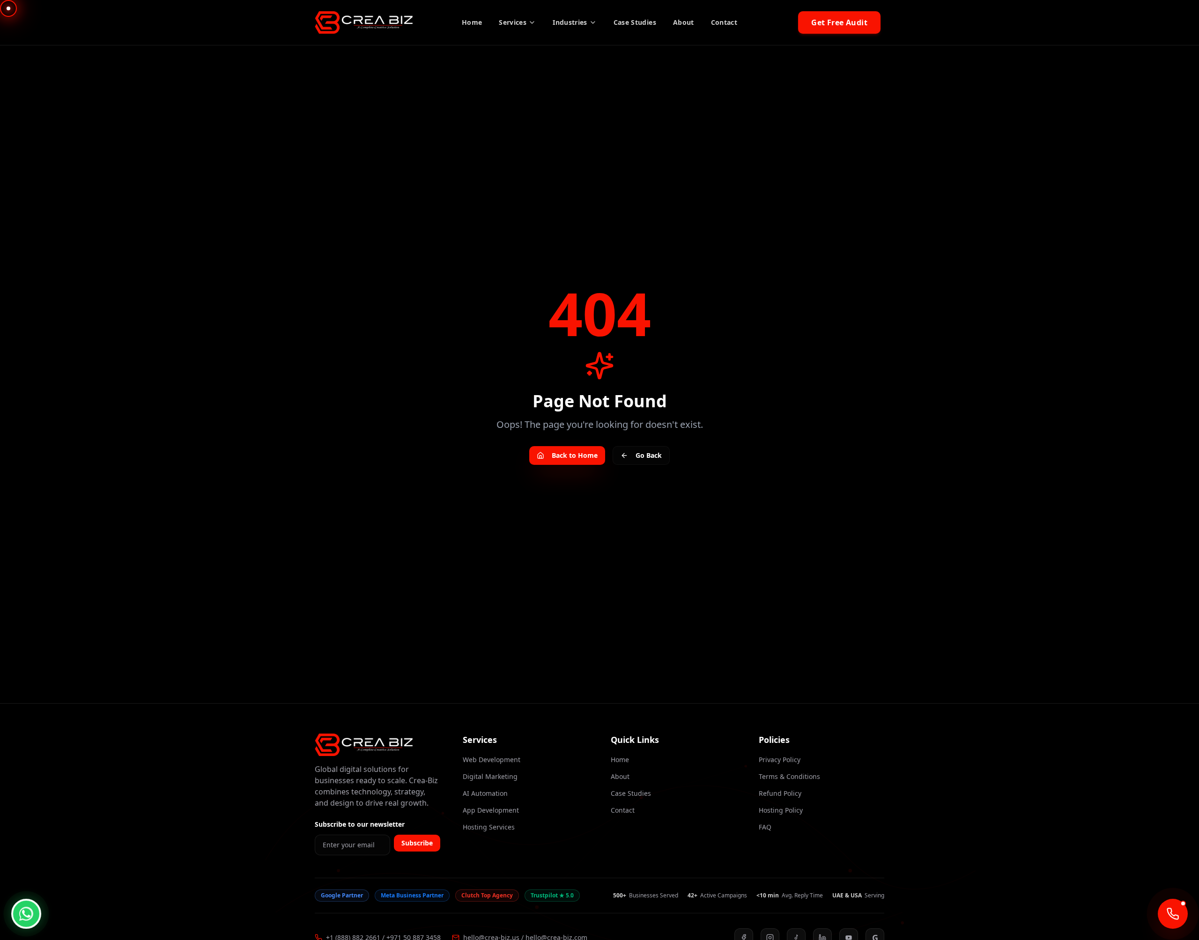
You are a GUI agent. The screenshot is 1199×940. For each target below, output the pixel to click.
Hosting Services (489, 826)
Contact (724, 22)
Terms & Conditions (789, 776)
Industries (570, 22)
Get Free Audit (839, 22)
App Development (491, 810)
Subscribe (417, 842)
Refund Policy (780, 793)
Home (472, 22)
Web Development (491, 759)
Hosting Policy (781, 810)
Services (512, 22)
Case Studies (635, 22)
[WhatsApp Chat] (26, 914)
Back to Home (575, 455)
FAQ (765, 826)
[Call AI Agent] (1173, 914)
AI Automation (485, 793)
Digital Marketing (490, 776)
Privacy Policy (779, 759)
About (683, 22)
